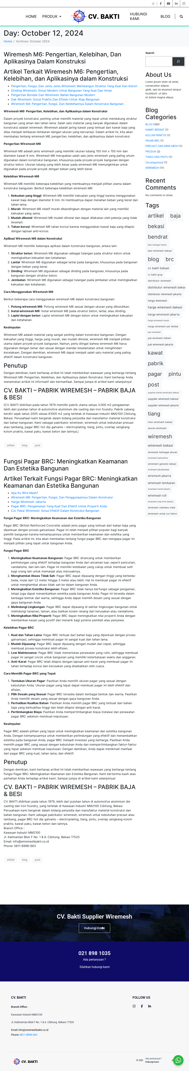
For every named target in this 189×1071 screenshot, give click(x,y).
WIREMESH (152, 167)
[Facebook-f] (141, 1006)
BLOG (148, 124)
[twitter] (153, 3)
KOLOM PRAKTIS (155, 135)
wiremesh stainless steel (161, 507)
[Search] (178, 61)
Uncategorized (154, 162)
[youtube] (168, 3)
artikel (10, 445)
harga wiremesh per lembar (163, 326)
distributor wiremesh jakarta (164, 294)
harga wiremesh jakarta (164, 314)
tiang (154, 413)
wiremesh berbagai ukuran (162, 452)
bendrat (158, 236)
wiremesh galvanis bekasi (162, 464)
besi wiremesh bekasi (160, 250)
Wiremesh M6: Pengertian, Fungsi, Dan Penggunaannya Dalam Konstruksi (62, 497)
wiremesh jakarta (159, 476)
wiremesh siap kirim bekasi (160, 501)
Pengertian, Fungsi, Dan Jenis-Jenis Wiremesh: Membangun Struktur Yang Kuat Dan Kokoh (74, 86)
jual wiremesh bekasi (159, 338)
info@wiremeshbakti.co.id (33, 1029)
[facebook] (160, 3)
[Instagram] (134, 1006)
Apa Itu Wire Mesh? (24, 493)
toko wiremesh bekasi (160, 422)
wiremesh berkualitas (158, 458)
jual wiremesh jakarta (160, 344)
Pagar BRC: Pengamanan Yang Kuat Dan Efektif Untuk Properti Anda (59, 506)
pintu (175, 374)
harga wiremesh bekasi (165, 307)
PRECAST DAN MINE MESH (161, 145)
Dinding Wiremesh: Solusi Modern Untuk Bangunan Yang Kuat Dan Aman (61, 90)
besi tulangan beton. (157, 245)
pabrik (156, 363)
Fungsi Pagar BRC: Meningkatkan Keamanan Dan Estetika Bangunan (66, 465)
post (37, 445)
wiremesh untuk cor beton (162, 513)
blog (24, 445)
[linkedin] (176, 3)
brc (170, 259)
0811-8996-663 (28, 1034)
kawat (155, 352)
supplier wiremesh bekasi (163, 398)
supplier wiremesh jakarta (163, 405)
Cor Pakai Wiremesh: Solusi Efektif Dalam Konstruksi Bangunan (55, 510)
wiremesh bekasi (160, 445)
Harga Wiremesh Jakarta (28, 502)
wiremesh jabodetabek (158, 469)
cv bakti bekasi (158, 268)
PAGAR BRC (152, 140)
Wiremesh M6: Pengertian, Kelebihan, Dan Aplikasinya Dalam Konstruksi (62, 58)
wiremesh (160, 436)
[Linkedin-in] (149, 1006)
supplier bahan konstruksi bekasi (163, 392)
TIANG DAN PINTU (156, 156)
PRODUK (150, 151)
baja (175, 215)
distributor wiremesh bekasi (167, 287)
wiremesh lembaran (161, 483)
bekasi (156, 226)
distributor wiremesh (159, 280)
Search (149, 52)
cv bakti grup (155, 274)
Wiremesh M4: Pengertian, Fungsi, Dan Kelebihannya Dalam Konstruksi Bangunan (67, 104)
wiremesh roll (157, 495)
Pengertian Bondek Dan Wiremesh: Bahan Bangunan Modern (53, 95)
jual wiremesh (154, 332)
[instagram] (183, 3)
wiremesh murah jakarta (159, 489)
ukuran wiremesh (157, 428)
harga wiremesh (157, 300)
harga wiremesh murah (158, 320)
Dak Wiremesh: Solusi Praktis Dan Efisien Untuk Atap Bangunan (55, 99)
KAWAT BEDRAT (154, 129)
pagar (155, 374)
